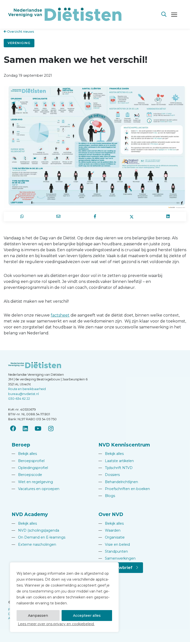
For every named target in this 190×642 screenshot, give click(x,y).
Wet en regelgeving (32, 482)
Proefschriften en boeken (124, 489)
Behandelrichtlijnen (118, 482)
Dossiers (109, 474)
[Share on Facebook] (95, 216)
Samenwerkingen (117, 558)
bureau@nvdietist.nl (23, 394)
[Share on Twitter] (131, 216)
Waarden (109, 530)
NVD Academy (30, 514)
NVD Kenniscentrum (124, 445)
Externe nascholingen (34, 544)
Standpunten (113, 551)
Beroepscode (27, 474)
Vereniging (19, 43)
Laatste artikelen (116, 461)
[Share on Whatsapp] (22, 216)
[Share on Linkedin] (168, 216)
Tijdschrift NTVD (115, 468)
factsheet (60, 315)
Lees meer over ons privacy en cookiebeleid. (56, 624)
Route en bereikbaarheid (27, 389)
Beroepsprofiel (28, 461)
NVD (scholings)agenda (35, 530)
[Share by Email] (58, 216)
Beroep (21, 445)
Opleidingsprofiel (30, 468)
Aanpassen (38, 615)
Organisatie (111, 537)
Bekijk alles (24, 453)
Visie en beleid (114, 544)
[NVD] (64, 14)
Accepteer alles (87, 615)
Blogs (106, 496)
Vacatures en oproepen (35, 489)
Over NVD (110, 514)
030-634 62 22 (19, 398)
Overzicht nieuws (20, 31)
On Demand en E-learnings (38, 537)
